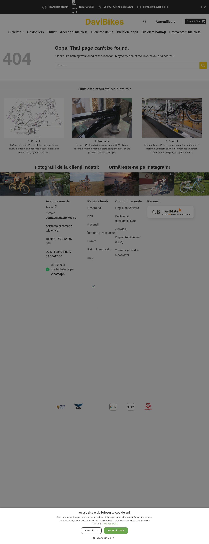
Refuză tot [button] (91, 530)
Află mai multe (111, 523)
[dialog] (104, 526)
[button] (104, 538)
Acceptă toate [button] (116, 530)
